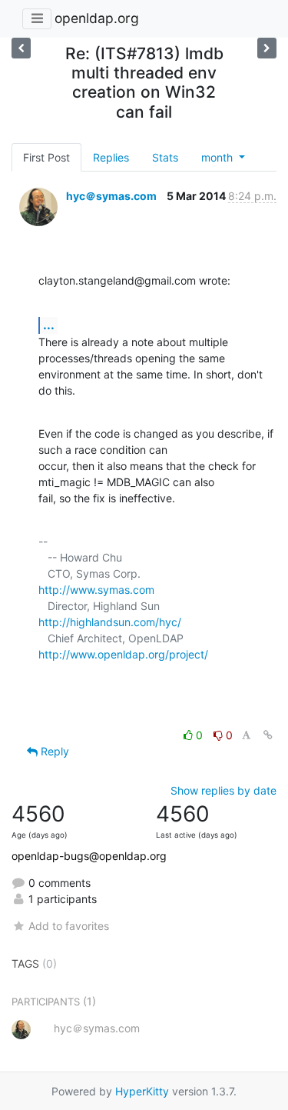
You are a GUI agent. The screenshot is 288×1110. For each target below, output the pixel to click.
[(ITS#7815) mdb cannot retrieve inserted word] (266, 48)
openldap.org (97, 18)
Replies (111, 157)
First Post (46, 157)
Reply (53, 751)
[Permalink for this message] (268, 735)
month (218, 157)
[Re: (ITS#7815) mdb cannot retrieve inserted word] (21, 48)
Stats (165, 157)
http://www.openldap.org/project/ (123, 654)
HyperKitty (142, 1091)
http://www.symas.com (96, 589)
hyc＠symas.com (111, 195)
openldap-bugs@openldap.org (89, 855)
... (49, 324)
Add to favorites (68, 925)
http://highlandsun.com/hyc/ (109, 621)
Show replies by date (223, 790)
